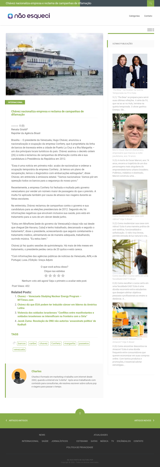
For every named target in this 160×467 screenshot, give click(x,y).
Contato (148, 16)
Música (104, 441)
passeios (84, 343)
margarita (69, 343)
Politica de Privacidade (79, 447)
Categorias (134, 16)
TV (112, 441)
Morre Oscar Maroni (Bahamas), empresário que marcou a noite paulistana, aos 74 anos (128, 153)
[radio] (46, 276)
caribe (32, 343)
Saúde (45, 441)
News (42, 435)
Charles (36, 371)
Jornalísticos (59, 441)
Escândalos (124, 441)
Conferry (56, 343)
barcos (21, 343)
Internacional (30, 441)
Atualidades (101, 435)
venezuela (19, 349)
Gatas (94, 441)
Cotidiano (82, 441)
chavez (44, 343)
